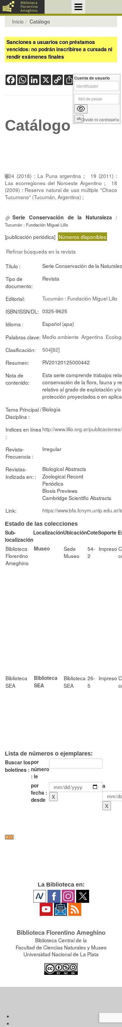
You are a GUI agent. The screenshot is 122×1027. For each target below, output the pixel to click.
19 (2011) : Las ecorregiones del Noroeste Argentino (61, 179)
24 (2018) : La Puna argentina (45, 175)
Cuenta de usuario (92, 78)
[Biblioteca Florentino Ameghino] (22, 7)
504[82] (51, 349)
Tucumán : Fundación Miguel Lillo (79, 298)
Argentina (92, 336)
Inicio (18, 21)
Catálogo (38, 125)
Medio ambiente (60, 336)
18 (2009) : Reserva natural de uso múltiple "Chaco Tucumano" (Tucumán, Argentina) (61, 189)
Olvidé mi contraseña (100, 120)
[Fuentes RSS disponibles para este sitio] (61, 837)
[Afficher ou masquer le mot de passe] (81, 108)
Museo (42, 548)
